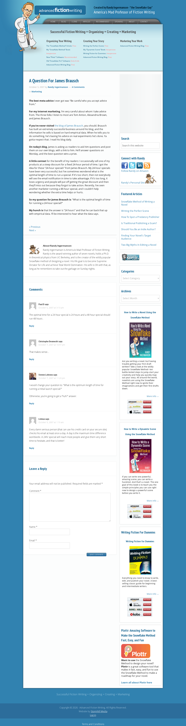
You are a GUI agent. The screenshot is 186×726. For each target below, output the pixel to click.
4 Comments (78, 87)
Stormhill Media (99, 711)
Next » (32, 230)
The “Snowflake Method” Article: (61, 46)
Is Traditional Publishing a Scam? (139, 223)
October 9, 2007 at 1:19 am (51, 422)
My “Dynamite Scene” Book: (99, 49)
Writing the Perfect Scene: (95, 46)
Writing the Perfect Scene (135, 210)
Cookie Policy (100, 720)
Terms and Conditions (93, 724)
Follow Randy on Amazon (135, 170)
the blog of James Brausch (69, 125)
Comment (35, 491)
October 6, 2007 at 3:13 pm (51, 307)
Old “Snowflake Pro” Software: (62, 61)
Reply (31, 325)
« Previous (34, 226)
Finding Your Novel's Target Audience (136, 237)
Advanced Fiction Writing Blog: (60, 64)
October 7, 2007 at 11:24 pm (52, 378)
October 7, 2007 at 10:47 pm (52, 344)
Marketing (37, 91)
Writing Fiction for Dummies (140, 541)
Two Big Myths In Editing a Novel (138, 244)
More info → (153, 396)
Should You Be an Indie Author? (138, 229)
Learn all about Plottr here (136, 682)
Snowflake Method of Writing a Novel (138, 203)
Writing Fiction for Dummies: (99, 53)
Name (33, 526)
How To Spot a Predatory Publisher (140, 217)
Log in (93, 715)
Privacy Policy (86, 720)
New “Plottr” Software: (61, 57)
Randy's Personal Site (133, 182)
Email (33, 540)
